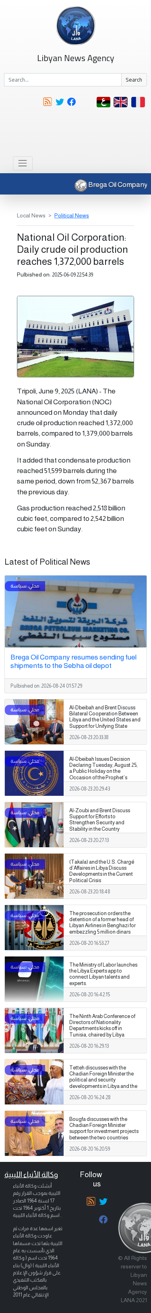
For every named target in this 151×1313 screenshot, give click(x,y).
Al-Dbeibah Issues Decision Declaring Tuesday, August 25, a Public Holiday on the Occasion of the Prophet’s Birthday (103, 771)
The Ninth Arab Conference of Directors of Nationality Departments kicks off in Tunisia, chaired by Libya (102, 1025)
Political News (71, 215)
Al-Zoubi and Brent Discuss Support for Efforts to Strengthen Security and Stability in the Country (99, 820)
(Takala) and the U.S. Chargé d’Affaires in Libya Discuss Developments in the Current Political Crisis (101, 871)
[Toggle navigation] (23, 163)
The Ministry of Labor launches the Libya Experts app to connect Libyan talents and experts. (103, 974)
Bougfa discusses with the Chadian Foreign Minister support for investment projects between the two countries (104, 1128)
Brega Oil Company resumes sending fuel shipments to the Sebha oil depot (73, 661)
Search (134, 79)
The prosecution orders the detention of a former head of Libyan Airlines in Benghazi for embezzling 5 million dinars (102, 922)
